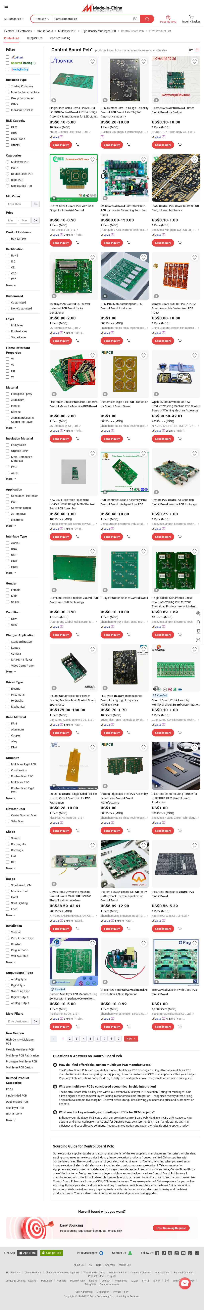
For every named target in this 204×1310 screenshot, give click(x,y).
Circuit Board (14, 1114)
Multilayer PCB (15, 1108)
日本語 (156, 1280)
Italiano (93, 1280)
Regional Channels (184, 1272)
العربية (134, 1280)
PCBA (9, 1089)
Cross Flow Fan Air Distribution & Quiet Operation (124, 992)
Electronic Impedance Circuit (173, 894)
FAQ (90, 1264)
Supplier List (34, 38)
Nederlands (121, 1280)
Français (61, 1280)
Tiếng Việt (90, 1284)
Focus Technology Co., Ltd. (104, 1296)
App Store (27, 1253)
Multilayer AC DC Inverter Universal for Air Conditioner (70, 308)
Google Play (51, 1253)
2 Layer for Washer (124, 598)
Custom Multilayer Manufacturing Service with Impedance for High (73, 996)
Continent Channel (140, 1272)
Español (32, 1280)
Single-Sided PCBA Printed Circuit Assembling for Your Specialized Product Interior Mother (173, 602)
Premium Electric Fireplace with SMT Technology (74, 600)
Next (130, 1038)
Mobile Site (125, 1264)
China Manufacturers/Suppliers (62, 1272)
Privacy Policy (120, 1291)
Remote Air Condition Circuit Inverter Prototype (174, 502)
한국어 (145, 1280)
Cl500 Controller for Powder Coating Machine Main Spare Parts (72, 700)
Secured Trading (60, 38)
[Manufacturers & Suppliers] (102, 8)
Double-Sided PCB (17, 1101)
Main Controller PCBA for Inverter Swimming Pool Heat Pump (124, 210)
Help (98, 1264)
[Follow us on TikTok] (164, 1253)
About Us (78, 1264)
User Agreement (84, 1291)
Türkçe (190, 1280)
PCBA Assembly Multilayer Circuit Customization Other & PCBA (175, 702)
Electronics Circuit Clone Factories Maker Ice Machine (73, 404)
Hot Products (13, 1272)
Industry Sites (162, 1272)
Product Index (95, 1276)
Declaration (103, 1291)
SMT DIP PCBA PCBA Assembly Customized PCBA (174, 308)
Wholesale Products (94, 1272)
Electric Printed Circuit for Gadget (173, 110)
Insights (111, 1276)
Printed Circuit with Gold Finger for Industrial (72, 208)
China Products (33, 1272)
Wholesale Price (117, 1272)
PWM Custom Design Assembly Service (175, 208)
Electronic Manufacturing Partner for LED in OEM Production (174, 798)
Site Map (110, 1264)
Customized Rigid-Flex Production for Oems (124, 404)
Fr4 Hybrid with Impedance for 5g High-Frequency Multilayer (121, 700)
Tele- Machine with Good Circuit (174, 992)
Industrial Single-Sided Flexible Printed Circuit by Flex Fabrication (73, 798)
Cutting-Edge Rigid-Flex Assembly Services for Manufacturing (124, 798)
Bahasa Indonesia (109, 1284)
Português (46, 1280)
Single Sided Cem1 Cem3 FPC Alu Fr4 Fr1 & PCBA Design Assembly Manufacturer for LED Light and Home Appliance (73, 112)
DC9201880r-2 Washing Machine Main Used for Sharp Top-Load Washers (70, 896)
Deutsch (106, 1280)
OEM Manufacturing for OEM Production (121, 306)
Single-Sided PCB (16, 1095)
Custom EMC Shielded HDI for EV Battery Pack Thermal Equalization (124, 896)
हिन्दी (167, 1280)
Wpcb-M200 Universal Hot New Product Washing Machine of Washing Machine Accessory (176, 406)
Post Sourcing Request (171, 1228)
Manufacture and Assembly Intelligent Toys (124, 502)
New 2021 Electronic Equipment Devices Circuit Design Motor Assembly (72, 504)
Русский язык (77, 1280)
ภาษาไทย (178, 1280)
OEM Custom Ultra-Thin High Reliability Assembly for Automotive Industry (124, 112)
